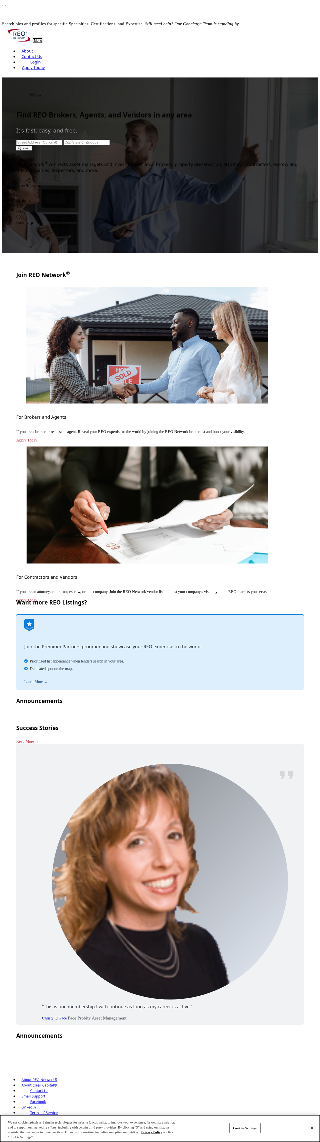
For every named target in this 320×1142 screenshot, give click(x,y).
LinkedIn (29, 1107)
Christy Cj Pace (54, 1018)
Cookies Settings (244, 1128)
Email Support (33, 1096)
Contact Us (32, 56)
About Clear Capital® (39, 1085)
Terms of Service (44, 1112)
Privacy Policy (151, 1132)
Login (35, 62)
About (27, 51)
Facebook (38, 1101)
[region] (160, 1128)
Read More (25, 741)
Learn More (33, 682)
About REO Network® (40, 1079)
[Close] (312, 1128)
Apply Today (33, 67)
